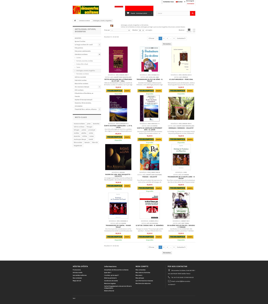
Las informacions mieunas (144, 281)
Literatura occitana (81, 54)
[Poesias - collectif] (150, 157)
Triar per (107, 30)
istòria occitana (79, 127)
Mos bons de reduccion (143, 283)
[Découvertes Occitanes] (92, 10)
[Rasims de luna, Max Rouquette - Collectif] (118, 157)
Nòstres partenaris (110, 278)
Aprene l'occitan (80, 41)
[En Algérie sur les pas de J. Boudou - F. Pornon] (181, 206)
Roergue (89, 127)
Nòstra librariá (109, 291)
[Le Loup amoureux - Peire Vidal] (181, 60)
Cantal (91, 139)
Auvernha (96, 123)
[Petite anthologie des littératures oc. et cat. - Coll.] (118, 60)
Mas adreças (140, 278)
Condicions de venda (111, 281)
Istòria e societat (80, 77)
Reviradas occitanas (82, 74)
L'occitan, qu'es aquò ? (111, 275)
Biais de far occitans (81, 83)
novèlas (76, 133)
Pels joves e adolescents (83, 51)
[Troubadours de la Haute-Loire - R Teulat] (181, 157)
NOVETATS (78, 38)
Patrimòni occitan (81, 80)
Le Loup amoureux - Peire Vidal (181, 79)
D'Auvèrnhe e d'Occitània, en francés (84, 95)
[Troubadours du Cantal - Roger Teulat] (118, 206)
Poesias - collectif (149, 177)
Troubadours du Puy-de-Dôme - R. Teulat (150, 80)
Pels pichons (79, 48)
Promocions (77, 270)
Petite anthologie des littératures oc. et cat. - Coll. (118, 80)
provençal (91, 130)
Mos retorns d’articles (143, 272)
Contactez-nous (168, 2)
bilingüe (76, 130)
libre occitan (78, 142)
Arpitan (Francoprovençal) (83, 99)
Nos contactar (77, 278)
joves (89, 123)
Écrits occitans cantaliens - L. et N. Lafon (118, 126)
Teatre (78, 67)
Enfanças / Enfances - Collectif (181, 128)
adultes (83, 133)
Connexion (190, 3)
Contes (78, 57)
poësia (84, 130)
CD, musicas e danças (82, 87)
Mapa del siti (77, 281)
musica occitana (79, 123)
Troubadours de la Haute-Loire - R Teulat (181, 177)
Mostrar (135, 30)
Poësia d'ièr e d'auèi (82, 64)
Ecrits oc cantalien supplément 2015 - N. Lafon (149, 129)
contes (91, 133)
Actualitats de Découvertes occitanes (116, 270)
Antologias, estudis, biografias (85, 70)
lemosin (87, 142)
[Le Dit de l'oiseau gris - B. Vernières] (150, 206)
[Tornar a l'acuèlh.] (75, 20)
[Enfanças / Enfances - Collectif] (181, 108)
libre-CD (95, 142)
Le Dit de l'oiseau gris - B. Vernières (150, 225)
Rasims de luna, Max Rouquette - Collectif (118, 175)
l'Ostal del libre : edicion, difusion (86, 109)
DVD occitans (79, 90)
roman (91, 136)
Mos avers (139, 275)
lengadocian (78, 145)
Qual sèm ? (107, 272)
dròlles (84, 136)
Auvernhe (77, 136)
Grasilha (189, 31)
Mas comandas (141, 270)
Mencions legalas (110, 283)
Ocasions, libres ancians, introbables (83, 104)
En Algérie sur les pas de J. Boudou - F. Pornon (181, 226)
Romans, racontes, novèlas (84, 61)
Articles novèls (77, 272)
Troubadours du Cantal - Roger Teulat (118, 226)
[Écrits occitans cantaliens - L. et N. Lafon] (118, 108)
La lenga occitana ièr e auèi (84, 44)
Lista (194, 31)
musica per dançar (80, 139)
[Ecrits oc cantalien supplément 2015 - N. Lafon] (150, 108)
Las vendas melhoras (80, 275)
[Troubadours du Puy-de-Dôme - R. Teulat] (150, 60)
